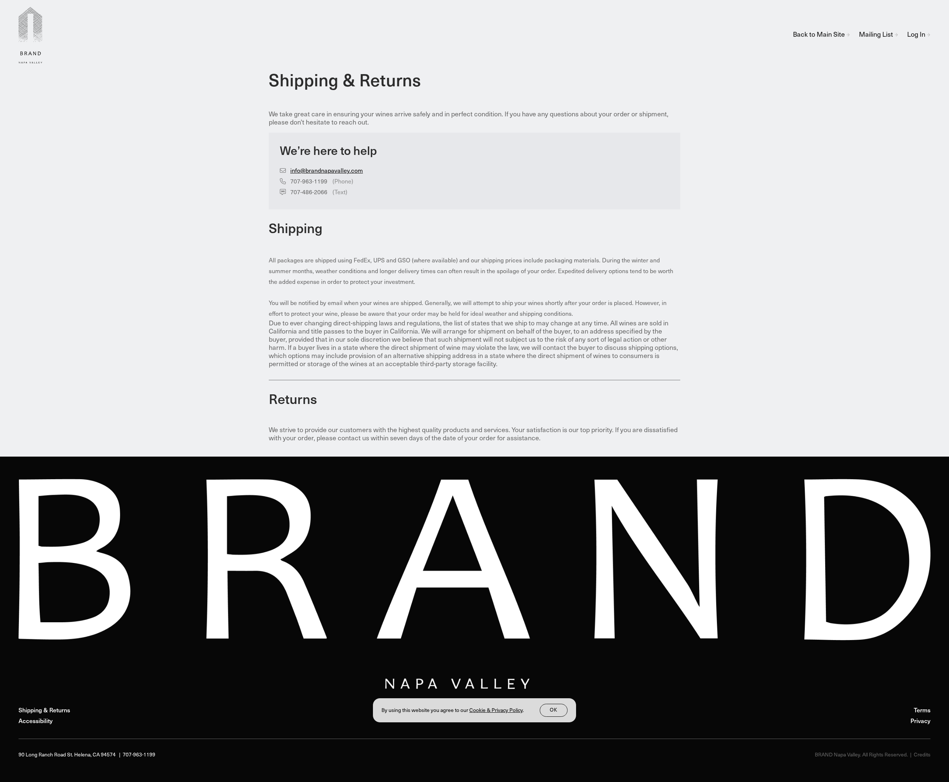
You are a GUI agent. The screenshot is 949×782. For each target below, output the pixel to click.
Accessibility (36, 722)
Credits (922, 755)
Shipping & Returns (44, 711)
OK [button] (554, 710)
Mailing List (877, 35)
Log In (917, 35)
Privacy (920, 722)
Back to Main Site (819, 35)
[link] (496, 710)
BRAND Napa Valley (33, 35)
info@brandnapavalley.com (326, 171)
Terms (922, 711)
